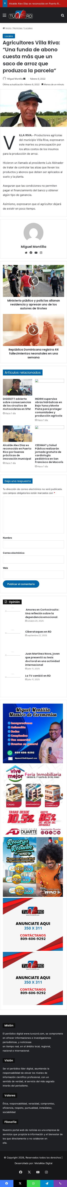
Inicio (8, 28)
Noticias (17, 28)
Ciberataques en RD (38, 631)
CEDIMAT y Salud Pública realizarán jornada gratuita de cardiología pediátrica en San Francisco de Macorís (49, 453)
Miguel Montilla (15, 78)
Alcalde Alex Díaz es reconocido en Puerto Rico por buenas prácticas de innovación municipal (17, 451)
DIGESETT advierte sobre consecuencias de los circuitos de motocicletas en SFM (17, 404)
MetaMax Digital (43, 1163)
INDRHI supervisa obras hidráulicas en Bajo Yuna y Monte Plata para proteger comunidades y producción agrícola (48, 407)
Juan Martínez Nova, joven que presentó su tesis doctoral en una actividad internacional (42, 659)
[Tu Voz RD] (21, 15)
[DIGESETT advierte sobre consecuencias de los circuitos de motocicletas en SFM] (17, 387)
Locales (28, 28)
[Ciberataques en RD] (13, 639)
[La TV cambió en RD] (13, 683)
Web (5, 568)
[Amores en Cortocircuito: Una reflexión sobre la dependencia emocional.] (13, 617)
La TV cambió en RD (38, 675)
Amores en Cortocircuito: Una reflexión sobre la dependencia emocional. (42, 613)
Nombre (7, 537)
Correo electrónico (13, 552)
